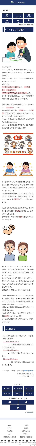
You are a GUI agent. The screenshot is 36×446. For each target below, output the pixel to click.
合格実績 (10, 431)
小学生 (26, 425)
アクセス (26, 434)
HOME (10, 425)
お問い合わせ (28, 371)
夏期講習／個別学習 (26, 437)
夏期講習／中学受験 (10, 437)
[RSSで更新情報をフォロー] (18, 407)
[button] (29, 21)
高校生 (26, 428)
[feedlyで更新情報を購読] (26, 402)
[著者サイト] (10, 402)
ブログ (10, 434)
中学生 (10, 428)
